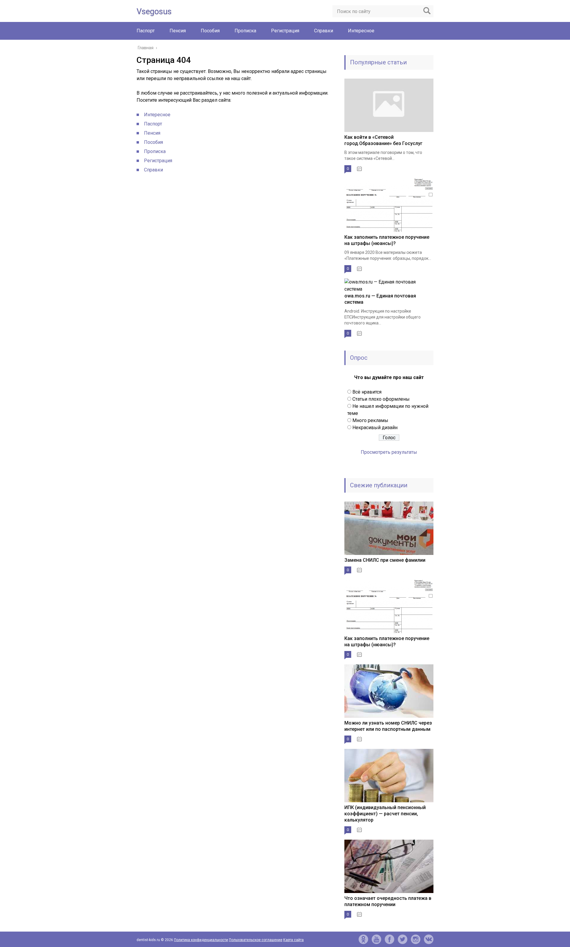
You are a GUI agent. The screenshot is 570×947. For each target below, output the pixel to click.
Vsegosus (154, 11)
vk (428, 939)
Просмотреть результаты (389, 452)
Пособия (210, 31)
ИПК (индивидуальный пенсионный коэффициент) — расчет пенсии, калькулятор (385, 814)
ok (363, 939)
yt (376, 939)
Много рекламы (370, 420)
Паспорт (146, 31)
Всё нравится (366, 392)
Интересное (361, 31)
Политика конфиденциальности (201, 940)
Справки (323, 31)
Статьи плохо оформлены (381, 399)
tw (402, 939)
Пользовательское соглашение (255, 940)
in (415, 939)
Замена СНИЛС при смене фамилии (384, 560)
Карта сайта (293, 940)
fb (389, 939)
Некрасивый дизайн (375, 427)
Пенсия (178, 31)
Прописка (245, 31)
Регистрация (285, 31)
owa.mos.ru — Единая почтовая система (380, 299)
